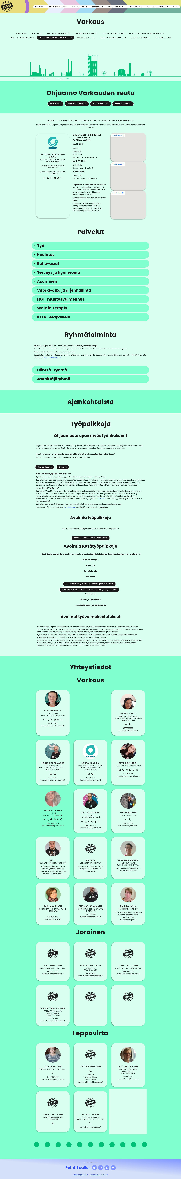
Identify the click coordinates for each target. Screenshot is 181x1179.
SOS (175, 6)
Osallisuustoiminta (22, 37)
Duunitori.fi (100, 498)
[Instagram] (106, 1167)
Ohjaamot (114, 6)
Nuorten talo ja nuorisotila (147, 33)
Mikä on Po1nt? (58, 6)
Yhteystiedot (163, 37)
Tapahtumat (79, 6)
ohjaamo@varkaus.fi (52, 357)
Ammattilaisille (156, 6)
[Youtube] (113, 1167)
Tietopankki (135, 6)
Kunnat (96, 6)
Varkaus (21, 33)
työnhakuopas (70, 507)
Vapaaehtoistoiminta (113, 37)
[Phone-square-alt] (94, 1167)
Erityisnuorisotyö (58, 33)
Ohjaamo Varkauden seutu (55, 37)
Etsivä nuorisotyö (86, 33)
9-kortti (36, 33)
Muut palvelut (86, 37)
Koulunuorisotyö (113, 33)
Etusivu (39, 6)
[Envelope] (100, 1167)
